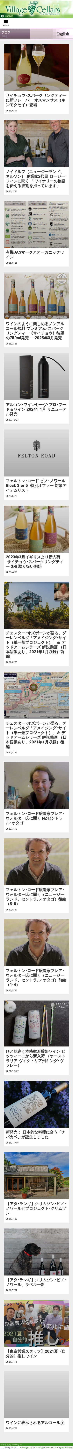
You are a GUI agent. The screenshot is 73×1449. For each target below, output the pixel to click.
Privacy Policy (10, 1447)
